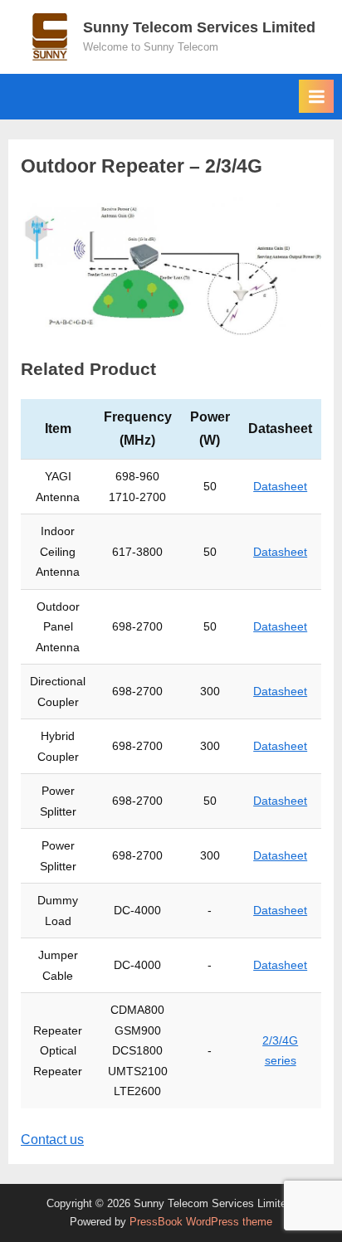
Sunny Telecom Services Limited (199, 27)
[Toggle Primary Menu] (316, 96)
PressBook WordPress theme (200, 1221)
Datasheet (280, 486)
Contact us (52, 1139)
